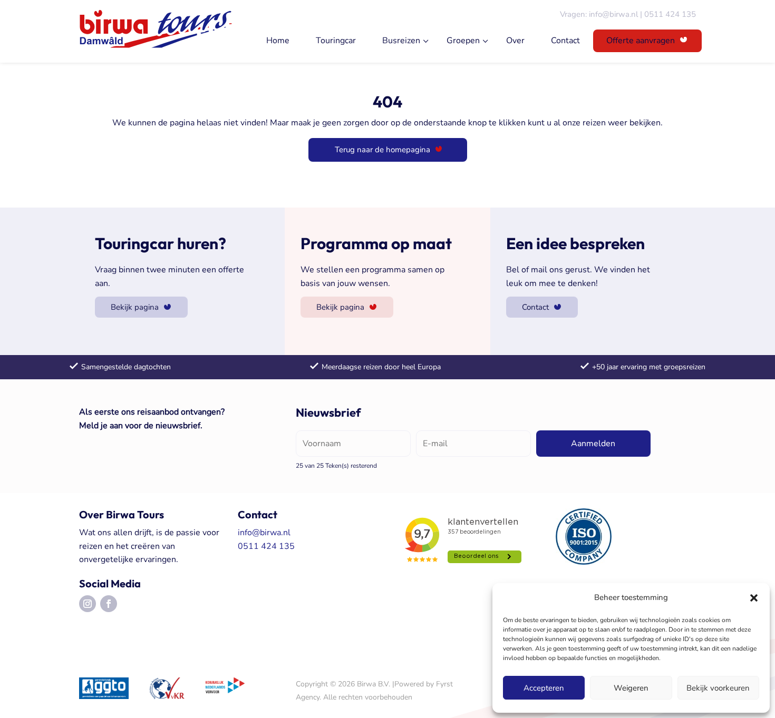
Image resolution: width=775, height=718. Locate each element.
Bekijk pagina (135, 307)
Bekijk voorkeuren (718, 688)
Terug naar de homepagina (382, 149)
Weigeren (631, 688)
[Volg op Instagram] (87, 603)
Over (515, 40)
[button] (754, 598)
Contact (565, 40)
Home (277, 40)
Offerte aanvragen (640, 40)
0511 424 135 (670, 14)
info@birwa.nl (613, 14)
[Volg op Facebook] (108, 603)
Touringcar (336, 40)
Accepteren (544, 688)
